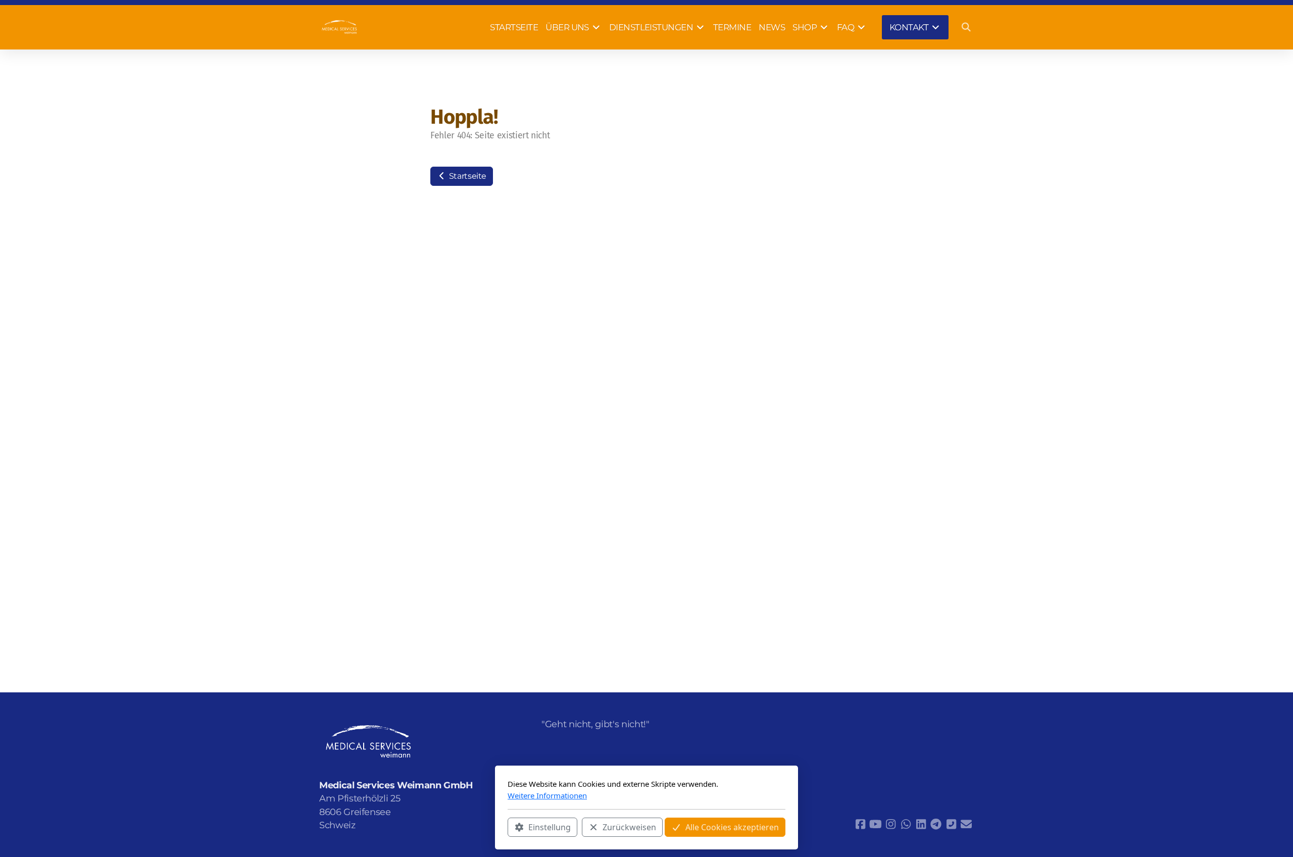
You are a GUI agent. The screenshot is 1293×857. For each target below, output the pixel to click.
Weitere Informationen (547, 795)
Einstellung (549, 827)
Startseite (466, 176)
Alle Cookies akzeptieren (732, 827)
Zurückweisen (629, 827)
